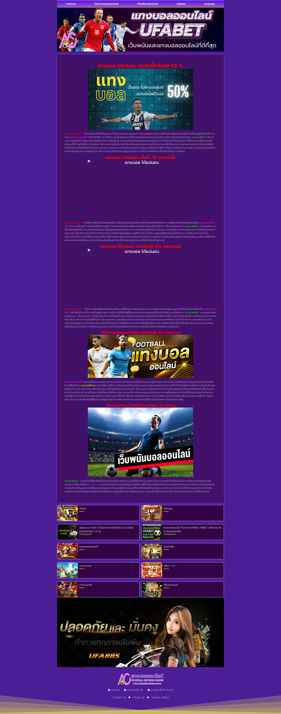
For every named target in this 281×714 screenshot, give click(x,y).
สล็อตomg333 (171, 585)
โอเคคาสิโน (169, 546)
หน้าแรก (71, 4)
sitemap (209, 4)
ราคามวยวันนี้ (85, 585)
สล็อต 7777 (169, 566)
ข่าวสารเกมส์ (85, 566)
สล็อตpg (168, 508)
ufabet (181, 4)
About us (138, 697)
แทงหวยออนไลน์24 (88, 546)
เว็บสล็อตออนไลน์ (147, 4)
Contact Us (119, 697)
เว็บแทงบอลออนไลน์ (106, 4)
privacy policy (160, 697)
